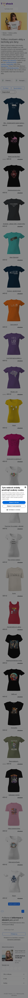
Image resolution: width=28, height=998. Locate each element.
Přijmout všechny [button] (14, 502)
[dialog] (14, 499)
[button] (14, 510)
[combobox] (25, 487)
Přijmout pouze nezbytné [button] (14, 506)
